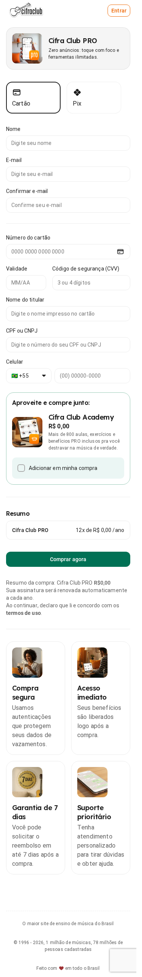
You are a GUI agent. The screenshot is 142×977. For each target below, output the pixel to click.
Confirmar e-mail (27, 191)
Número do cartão (28, 238)
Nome (13, 129)
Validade (16, 269)
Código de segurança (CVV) (86, 269)
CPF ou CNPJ (22, 331)
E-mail (14, 160)
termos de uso (23, 613)
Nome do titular (25, 300)
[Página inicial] (28, 11)
